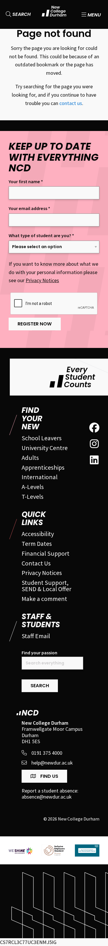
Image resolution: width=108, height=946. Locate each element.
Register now (35, 324)
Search (21, 14)
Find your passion (39, 652)
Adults (30, 458)
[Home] (54, 14)
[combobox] (52, 663)
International (40, 477)
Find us (48, 776)
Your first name (26, 181)
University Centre (45, 448)
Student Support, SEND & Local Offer (46, 585)
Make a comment (44, 599)
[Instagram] (94, 444)
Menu (93, 14)
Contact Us (36, 563)
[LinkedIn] (94, 460)
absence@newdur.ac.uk (47, 797)
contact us (70, 103)
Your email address (29, 208)
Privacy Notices (42, 280)
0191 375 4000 (46, 753)
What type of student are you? (41, 235)
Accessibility (38, 534)
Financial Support (45, 553)
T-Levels (32, 496)
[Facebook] (94, 428)
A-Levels (33, 487)
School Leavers (42, 438)
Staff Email (36, 636)
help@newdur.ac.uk (52, 763)
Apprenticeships (43, 467)
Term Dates (37, 543)
